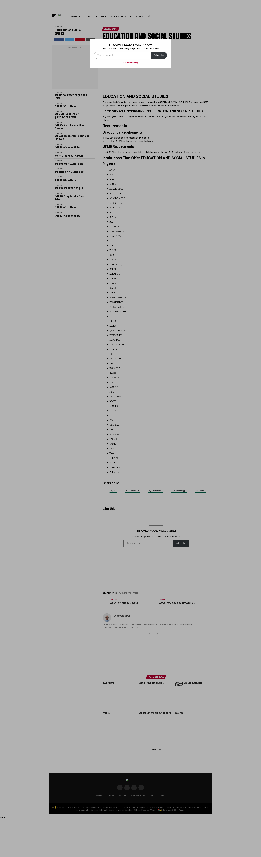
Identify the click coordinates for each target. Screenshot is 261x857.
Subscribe (159, 55)
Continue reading (130, 63)
